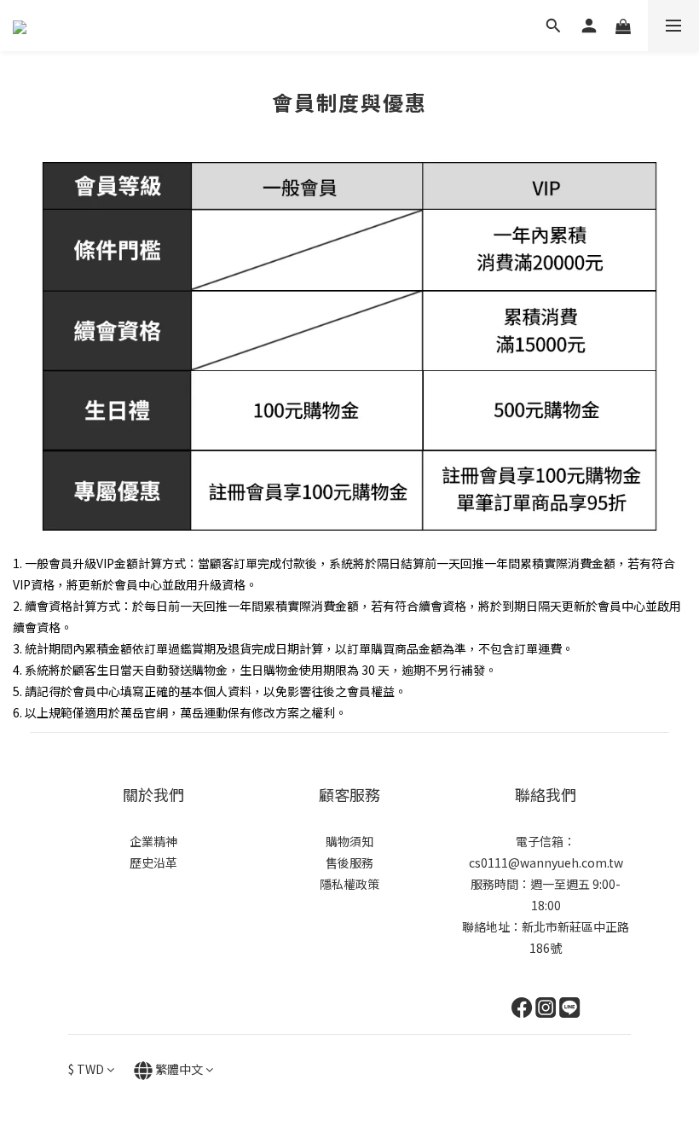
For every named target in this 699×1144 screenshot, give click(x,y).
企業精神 (153, 841)
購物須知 (349, 841)
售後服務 (349, 862)
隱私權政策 (349, 883)
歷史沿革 (153, 862)
